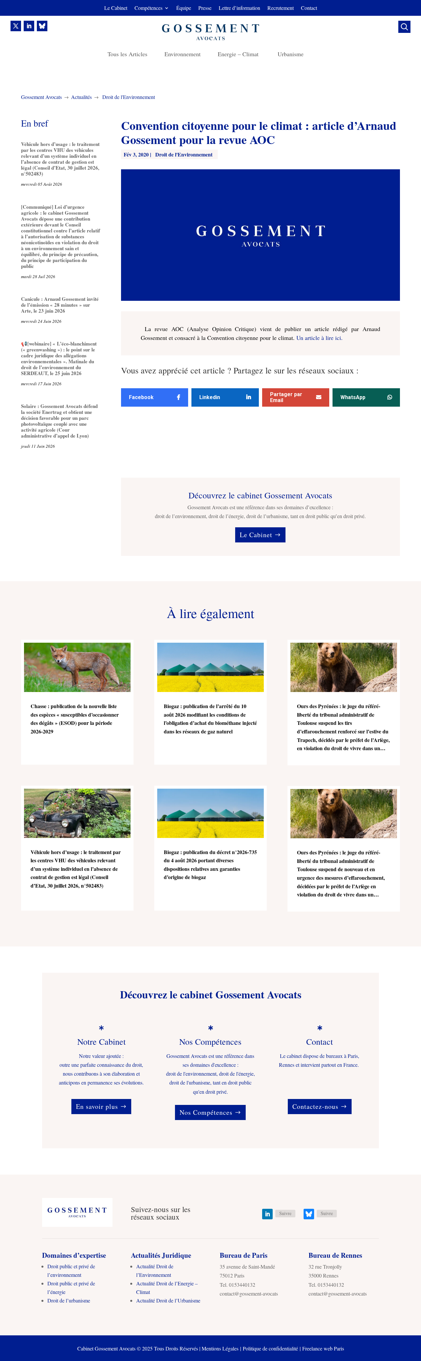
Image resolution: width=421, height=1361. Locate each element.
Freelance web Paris (323, 1348)
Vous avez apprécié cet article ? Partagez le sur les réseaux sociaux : (240, 371)
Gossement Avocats (41, 96)
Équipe (183, 8)
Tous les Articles (127, 55)
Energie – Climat (239, 55)
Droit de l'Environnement (128, 96)
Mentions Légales (220, 1348)
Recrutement (280, 8)
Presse (204, 8)
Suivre (285, 1213)
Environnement (182, 55)
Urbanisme (291, 55)
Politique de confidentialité (270, 1348)
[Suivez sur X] (16, 26)
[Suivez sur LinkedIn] (29, 26)
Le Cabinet (115, 8)
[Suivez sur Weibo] (42, 26)
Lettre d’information (239, 8)
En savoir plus (97, 1106)
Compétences (148, 8)
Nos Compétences (206, 1112)
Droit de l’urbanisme (68, 1300)
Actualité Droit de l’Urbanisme (168, 1300)
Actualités (81, 96)
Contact (309, 8)
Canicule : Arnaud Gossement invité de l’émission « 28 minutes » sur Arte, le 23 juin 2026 (60, 304)
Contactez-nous (315, 1106)
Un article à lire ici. (319, 338)
